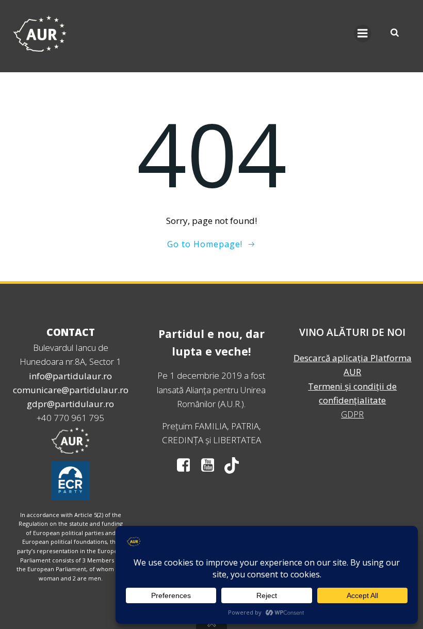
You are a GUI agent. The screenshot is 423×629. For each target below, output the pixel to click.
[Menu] (362, 33)
